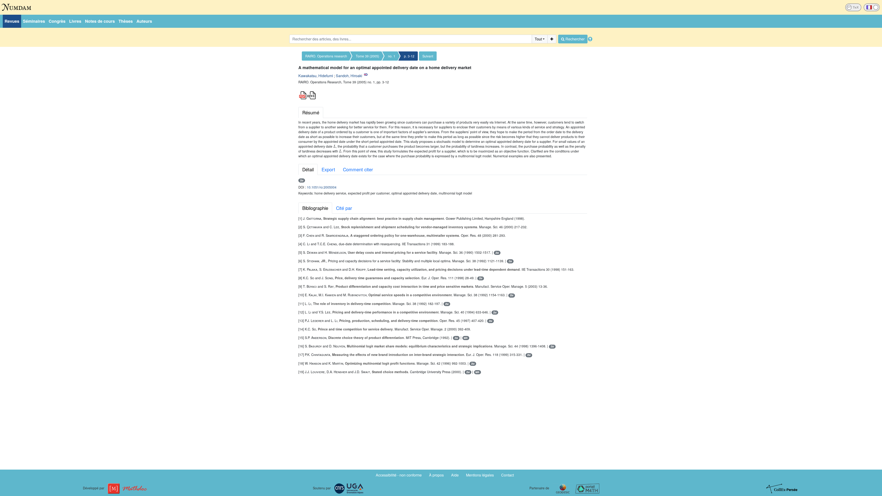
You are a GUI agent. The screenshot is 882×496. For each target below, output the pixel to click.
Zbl (301, 180)
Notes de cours (100, 21)
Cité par (344, 208)
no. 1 (391, 56)
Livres (75, 21)
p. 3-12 (409, 56)
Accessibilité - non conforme (399, 475)
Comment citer (358, 169)
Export (328, 169)
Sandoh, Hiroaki (349, 75)
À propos (436, 475)
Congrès (57, 21)
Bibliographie (315, 208)
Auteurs (144, 21)
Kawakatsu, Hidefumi (315, 75)
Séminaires (34, 21)
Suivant (427, 56)
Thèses (126, 21)
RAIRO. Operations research (326, 56)
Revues (12, 21)
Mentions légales (480, 475)
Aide (455, 475)
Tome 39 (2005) (367, 56)
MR (466, 338)
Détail (308, 169)
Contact (507, 475)
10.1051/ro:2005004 (321, 187)
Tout (538, 39)
